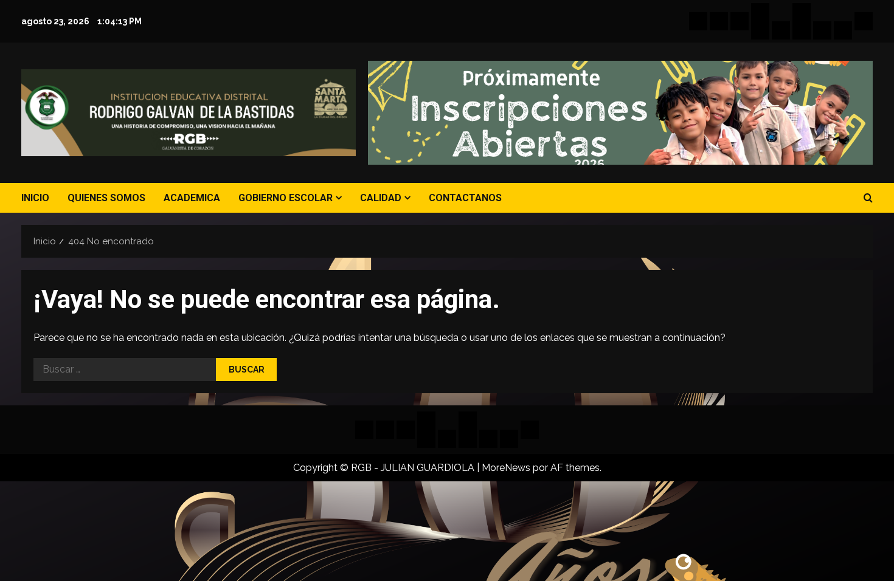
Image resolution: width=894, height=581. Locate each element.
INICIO (35, 198)
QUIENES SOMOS (106, 198)
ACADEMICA (192, 198)
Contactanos (465, 198)
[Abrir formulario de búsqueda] (868, 198)
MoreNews (506, 467)
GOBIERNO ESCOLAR (285, 198)
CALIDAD (380, 198)
